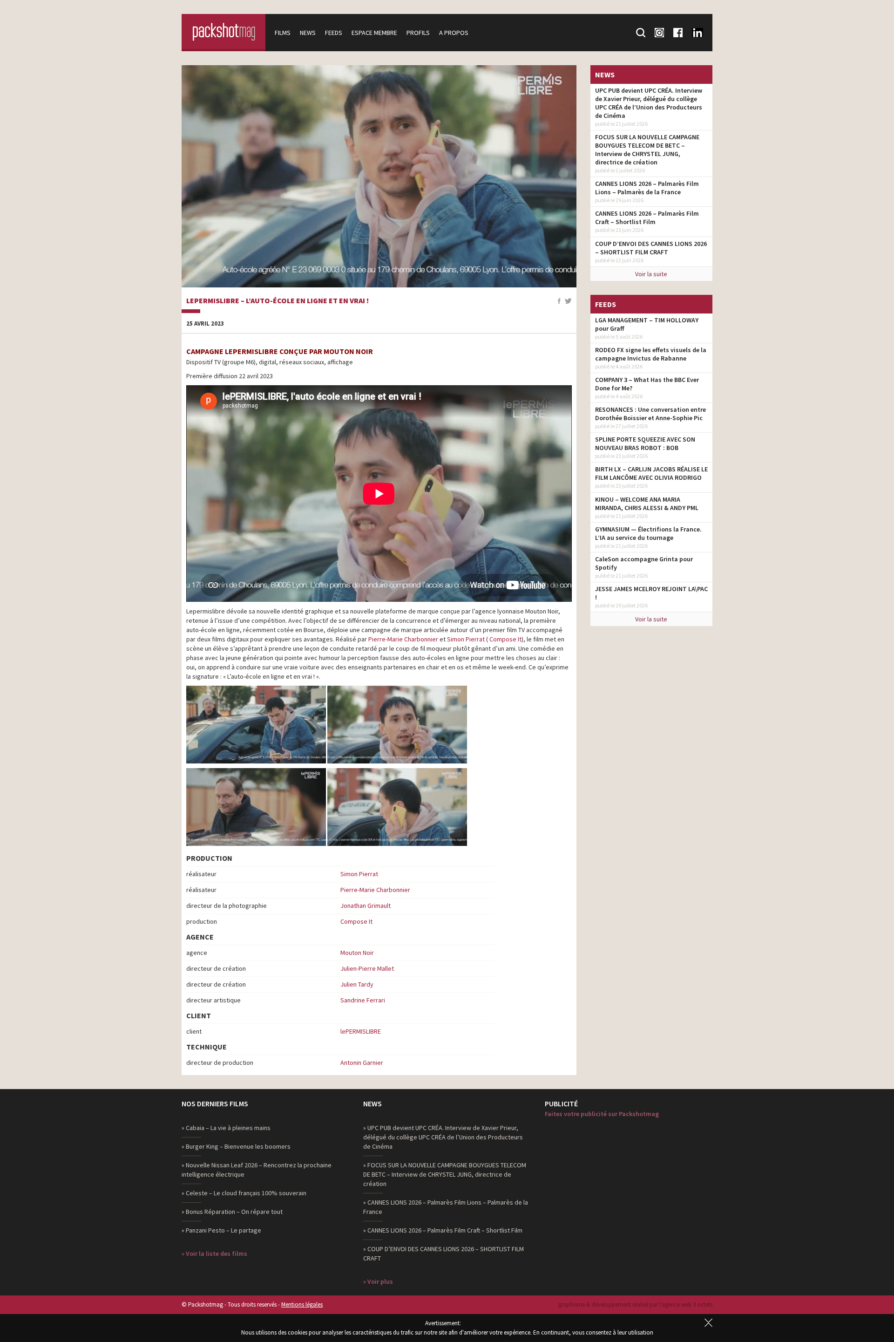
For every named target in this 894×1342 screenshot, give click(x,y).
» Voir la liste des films (214, 1253)
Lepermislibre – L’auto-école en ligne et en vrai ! (277, 301)
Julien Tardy (356, 984)
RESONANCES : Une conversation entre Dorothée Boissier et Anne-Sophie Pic (650, 413)
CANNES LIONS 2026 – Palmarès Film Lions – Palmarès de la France (647, 187)
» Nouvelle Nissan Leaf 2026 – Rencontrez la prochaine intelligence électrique (257, 1170)
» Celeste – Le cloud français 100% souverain (244, 1193)
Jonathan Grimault (365, 905)
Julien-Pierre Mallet (367, 968)
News (308, 32)
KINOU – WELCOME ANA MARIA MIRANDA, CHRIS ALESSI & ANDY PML (646, 503)
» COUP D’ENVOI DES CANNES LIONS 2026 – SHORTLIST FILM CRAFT (443, 1253)
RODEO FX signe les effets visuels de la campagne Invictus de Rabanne (650, 354)
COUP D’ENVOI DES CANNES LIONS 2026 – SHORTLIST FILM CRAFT (651, 247)
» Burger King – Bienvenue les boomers (236, 1146)
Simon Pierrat (466, 639)
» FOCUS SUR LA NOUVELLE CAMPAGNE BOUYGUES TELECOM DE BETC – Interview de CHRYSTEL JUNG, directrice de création (444, 1174)
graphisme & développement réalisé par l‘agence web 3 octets (635, 1304)
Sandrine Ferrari (362, 1000)
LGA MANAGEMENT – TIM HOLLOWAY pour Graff (646, 324)
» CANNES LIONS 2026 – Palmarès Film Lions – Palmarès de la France (445, 1207)
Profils (418, 32)
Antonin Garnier (361, 1062)
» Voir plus (378, 1281)
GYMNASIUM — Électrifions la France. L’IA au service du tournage (648, 533)
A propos (453, 32)
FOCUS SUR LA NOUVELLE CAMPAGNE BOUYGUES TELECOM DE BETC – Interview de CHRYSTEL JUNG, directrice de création (647, 149)
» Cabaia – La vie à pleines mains (226, 1128)
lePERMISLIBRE (360, 1031)
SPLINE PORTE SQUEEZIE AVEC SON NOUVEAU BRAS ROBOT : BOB (645, 443)
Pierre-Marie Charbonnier (403, 639)
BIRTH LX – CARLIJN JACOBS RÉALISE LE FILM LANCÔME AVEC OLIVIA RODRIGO (651, 473)
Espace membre (374, 32)
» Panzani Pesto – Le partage (221, 1230)
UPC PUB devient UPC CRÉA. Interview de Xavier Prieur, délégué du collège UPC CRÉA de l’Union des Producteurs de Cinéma (648, 103)
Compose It (505, 639)
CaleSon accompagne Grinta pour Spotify (644, 563)
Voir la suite (651, 274)
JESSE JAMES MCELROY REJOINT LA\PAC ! (651, 593)
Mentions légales (302, 1304)
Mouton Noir (357, 952)
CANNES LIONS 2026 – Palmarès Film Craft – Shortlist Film (647, 217)
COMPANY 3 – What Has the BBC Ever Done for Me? (647, 383)
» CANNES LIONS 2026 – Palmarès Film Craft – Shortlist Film (442, 1230)
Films (283, 32)
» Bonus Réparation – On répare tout (232, 1211)
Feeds (333, 32)
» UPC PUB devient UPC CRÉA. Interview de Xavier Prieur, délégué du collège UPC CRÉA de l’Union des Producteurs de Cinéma (443, 1137)
